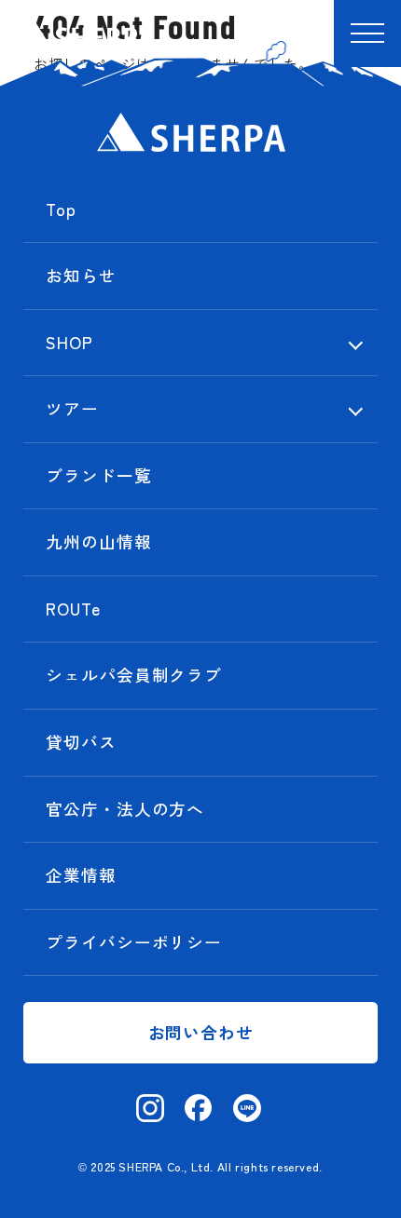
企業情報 (81, 874)
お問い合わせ (201, 1032)
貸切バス (81, 741)
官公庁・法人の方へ (125, 808)
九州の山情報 (99, 541)
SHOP (69, 342)
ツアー (72, 408)
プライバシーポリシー (134, 942)
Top (61, 209)
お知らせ (81, 275)
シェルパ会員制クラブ (134, 674)
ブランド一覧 (99, 475)
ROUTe (73, 608)
